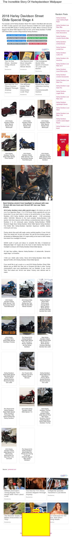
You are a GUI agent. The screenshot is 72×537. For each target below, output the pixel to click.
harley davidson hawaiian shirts (16, 38)
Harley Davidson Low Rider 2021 (62, 98)
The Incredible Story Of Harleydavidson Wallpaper (32, 1)
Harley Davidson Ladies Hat (61, 54)
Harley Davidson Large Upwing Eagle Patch (62, 20)
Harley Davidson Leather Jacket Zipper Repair (62, 121)
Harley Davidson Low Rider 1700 (62, 114)
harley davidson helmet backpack (37, 41)
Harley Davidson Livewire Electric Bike (62, 37)
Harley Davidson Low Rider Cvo (62, 81)
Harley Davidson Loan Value (62, 109)
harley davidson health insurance (37, 38)
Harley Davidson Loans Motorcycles (61, 70)
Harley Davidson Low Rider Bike (62, 26)
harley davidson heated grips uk (16, 35)
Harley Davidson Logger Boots (61, 92)
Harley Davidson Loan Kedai (62, 127)
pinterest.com (12, 469)
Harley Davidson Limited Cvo (61, 48)
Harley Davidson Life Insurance (62, 59)
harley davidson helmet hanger (16, 41)
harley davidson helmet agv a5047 (37, 35)
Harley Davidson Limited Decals (61, 43)
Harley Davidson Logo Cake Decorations (62, 32)
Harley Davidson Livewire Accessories (62, 76)
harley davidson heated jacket (37, 43)
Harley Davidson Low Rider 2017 (62, 65)
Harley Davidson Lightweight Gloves (62, 103)
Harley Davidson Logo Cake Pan (62, 87)
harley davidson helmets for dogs (17, 43)
